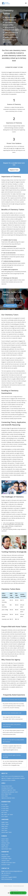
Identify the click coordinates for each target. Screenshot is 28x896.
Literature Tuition (5, 860)
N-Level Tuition (5, 808)
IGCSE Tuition (4, 796)
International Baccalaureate (18, 885)
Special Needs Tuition (6, 849)
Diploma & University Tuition (8, 798)
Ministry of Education (8, 885)
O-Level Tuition (5, 806)
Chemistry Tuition (5, 843)
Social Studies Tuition (6, 858)
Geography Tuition (5, 856)
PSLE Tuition (4, 804)
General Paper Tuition (6, 832)
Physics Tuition (4, 841)
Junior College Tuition (6, 794)
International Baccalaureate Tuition (9, 792)
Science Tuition (4, 839)
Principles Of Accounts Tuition (8, 862)
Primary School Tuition (6, 786)
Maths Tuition (4, 847)
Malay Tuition (4, 826)
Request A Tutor (14, 169)
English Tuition (4, 822)
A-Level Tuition (4, 810)
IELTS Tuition (4, 816)
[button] (18, 892)
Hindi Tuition (4, 830)
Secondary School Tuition (7, 788)
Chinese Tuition (5, 824)
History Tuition (4, 854)
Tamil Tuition (4, 828)
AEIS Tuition (4, 812)
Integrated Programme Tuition (8, 790)
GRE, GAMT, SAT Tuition (7, 814)
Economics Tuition (5, 864)
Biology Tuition (4, 845)
